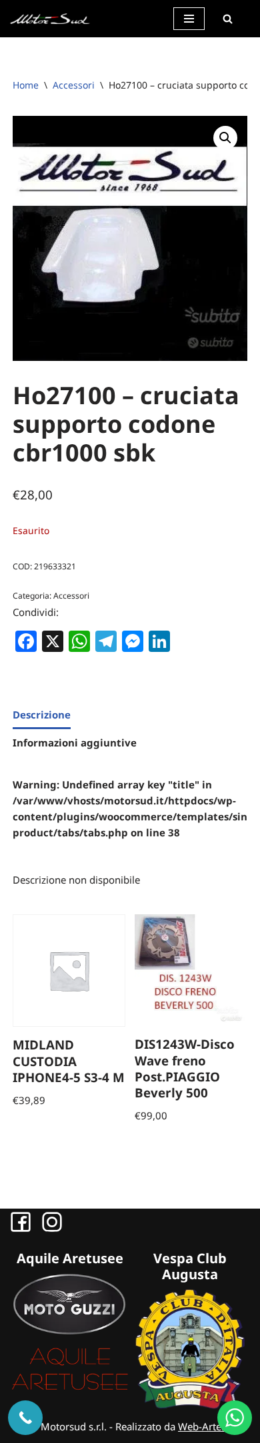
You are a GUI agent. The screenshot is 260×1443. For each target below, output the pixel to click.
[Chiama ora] (25, 1417)
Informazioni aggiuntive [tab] (75, 742)
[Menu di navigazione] (189, 18)
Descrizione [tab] (42, 714)
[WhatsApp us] (234, 1417)
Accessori (74, 85)
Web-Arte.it (204, 1426)
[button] (225, 138)
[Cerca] (227, 19)
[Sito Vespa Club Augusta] (190, 1405)
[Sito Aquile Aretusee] (70, 1389)
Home (26, 85)
